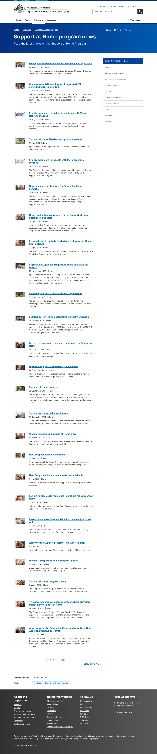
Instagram (84, 723)
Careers (112, 6)
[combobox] (115, 11)
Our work (38, 20)
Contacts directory (22, 724)
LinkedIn (84, 714)
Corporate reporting (22, 711)
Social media (52, 720)
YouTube (84, 720)
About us (104, 6)
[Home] (41, 8)
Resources (51, 20)
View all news (91, 664)
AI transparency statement (25, 714)
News (129, 6)
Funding (108, 91)
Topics (28, 20)
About (107, 67)
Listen (108, 30)
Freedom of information (24, 717)
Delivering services (112, 85)
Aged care (37, 683)
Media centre (86, 701)
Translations (135, 20)
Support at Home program (46, 29)
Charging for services (113, 97)
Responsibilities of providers (115, 79)
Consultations (86, 707)
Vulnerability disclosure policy (60, 727)
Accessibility (52, 704)
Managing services (112, 103)
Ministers (122, 6)
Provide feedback (124, 712)
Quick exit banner (54, 717)
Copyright (51, 707)
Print (119, 30)
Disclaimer (51, 710)
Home (18, 20)
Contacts (108, 122)
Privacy (50, 714)
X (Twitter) (85, 717)
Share (128, 30)
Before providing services (114, 73)
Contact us (138, 6)
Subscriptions (53, 723)
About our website (55, 701)
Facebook (84, 710)
